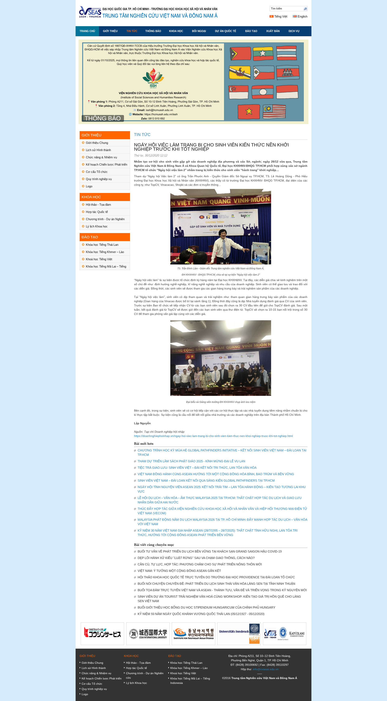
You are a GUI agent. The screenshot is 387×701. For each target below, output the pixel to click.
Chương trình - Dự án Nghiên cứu (105, 220)
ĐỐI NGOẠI (199, 31)
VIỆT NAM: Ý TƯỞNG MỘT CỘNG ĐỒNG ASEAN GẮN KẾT (179, 570)
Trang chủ (87, 31)
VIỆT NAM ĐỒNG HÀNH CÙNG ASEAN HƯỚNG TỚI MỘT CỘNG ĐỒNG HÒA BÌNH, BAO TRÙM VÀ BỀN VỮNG (216, 474)
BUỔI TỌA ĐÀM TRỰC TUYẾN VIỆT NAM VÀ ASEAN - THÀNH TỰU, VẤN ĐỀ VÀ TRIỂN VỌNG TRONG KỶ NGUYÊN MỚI (222, 590)
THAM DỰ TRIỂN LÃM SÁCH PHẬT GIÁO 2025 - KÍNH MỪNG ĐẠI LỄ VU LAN (191, 461)
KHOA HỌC (176, 31)
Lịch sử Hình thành (98, 150)
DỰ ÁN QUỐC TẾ (225, 31)
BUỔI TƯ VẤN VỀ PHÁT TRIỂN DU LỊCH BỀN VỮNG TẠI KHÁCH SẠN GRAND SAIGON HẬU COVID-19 (210, 551)
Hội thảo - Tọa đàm (98, 204)
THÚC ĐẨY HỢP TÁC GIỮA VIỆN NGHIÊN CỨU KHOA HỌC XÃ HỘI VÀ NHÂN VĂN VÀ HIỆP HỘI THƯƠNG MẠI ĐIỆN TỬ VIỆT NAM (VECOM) (222, 511)
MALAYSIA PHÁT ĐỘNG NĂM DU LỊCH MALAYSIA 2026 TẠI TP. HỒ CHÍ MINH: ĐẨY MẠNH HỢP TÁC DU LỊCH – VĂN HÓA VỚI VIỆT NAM (222, 522)
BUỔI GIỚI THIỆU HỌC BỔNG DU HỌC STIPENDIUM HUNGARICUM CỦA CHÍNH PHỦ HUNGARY (206, 607)
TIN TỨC (132, 31)
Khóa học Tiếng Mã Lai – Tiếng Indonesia (106, 267)
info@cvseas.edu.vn (266, 669)
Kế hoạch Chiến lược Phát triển (106, 164)
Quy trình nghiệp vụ (99, 179)
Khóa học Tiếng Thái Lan (102, 244)
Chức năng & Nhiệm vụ (101, 157)
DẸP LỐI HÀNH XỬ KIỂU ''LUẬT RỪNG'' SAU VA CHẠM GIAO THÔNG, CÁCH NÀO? (196, 558)
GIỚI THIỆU (110, 31)
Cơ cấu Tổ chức (97, 171)
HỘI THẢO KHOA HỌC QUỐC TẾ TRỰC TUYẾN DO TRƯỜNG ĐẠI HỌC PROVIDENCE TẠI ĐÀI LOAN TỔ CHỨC (216, 577)
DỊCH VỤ (294, 31)
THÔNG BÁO (153, 31)
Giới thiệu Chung (97, 142)
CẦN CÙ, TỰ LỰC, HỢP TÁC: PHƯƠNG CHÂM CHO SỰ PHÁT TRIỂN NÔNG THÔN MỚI (200, 564)
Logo (89, 186)
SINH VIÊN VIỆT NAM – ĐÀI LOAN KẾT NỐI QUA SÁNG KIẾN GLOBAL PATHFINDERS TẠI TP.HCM (206, 480)
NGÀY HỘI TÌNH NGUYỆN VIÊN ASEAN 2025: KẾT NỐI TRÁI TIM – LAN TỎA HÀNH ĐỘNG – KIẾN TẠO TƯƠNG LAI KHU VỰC (222, 489)
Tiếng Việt (280, 16)
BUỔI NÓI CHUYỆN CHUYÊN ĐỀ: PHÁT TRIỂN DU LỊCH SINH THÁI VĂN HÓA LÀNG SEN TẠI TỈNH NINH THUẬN (216, 583)
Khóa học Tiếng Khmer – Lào (105, 252)
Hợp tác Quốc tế (97, 212)
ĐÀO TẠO (251, 31)
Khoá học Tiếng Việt (99, 259)
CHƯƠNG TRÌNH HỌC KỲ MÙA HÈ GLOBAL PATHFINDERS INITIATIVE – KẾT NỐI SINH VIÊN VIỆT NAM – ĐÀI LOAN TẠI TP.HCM (222, 452)
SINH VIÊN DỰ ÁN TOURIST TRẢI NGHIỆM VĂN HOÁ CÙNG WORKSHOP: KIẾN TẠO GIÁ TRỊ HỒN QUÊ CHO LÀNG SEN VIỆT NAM (219, 599)
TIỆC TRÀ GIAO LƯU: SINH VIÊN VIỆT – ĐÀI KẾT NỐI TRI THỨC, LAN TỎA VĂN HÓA (197, 467)
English (302, 16)
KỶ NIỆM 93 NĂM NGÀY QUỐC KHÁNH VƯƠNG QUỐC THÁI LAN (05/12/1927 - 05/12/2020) (201, 614)
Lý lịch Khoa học (97, 226)
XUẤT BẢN (273, 31)
